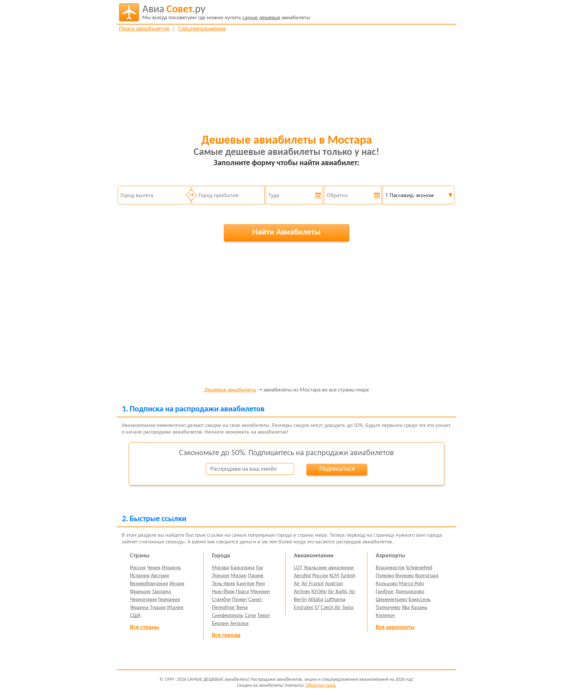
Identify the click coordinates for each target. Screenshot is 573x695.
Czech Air (331, 607)
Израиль (171, 568)
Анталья (239, 623)
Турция (158, 607)
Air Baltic (338, 591)
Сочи (250, 615)
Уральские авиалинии (329, 568)
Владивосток (390, 568)
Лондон (220, 576)
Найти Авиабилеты (286, 232)
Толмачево (388, 607)
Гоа (259, 568)
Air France (312, 584)
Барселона (242, 568)
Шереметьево (391, 599)
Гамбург (385, 591)
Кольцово (387, 584)
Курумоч (385, 615)
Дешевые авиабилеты (230, 390)
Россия (138, 568)
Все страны (144, 627)
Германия (169, 599)
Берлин (220, 623)
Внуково (404, 576)
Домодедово (409, 591)
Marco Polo (411, 584)
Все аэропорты (395, 627)
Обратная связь (321, 685)
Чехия (153, 568)
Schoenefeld (419, 568)
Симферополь (227, 615)
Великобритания (149, 584)
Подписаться (336, 469)
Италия (175, 607)
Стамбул (221, 599)
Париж (255, 576)
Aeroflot (302, 576)
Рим (260, 584)
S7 (316, 607)
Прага (242, 591)
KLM (334, 576)
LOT (298, 568)
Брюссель (420, 599)
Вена (242, 607)
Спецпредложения (202, 29)
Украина (139, 607)
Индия (176, 584)
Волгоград (426, 576)
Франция (140, 591)
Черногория (143, 599)
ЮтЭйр (319, 591)
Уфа (406, 607)
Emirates (303, 607)
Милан (239, 576)
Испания (140, 576)
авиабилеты (226, 12)
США (135, 615)
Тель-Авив (223, 584)
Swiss (347, 607)
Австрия (160, 576)
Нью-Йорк (223, 591)
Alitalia (315, 599)
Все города (226, 635)
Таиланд (161, 591)
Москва (220, 568)
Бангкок (245, 584)
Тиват (263, 615)
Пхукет (239, 599)
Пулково (385, 576)
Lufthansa (335, 599)
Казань (419, 607)
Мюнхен (260, 591)
